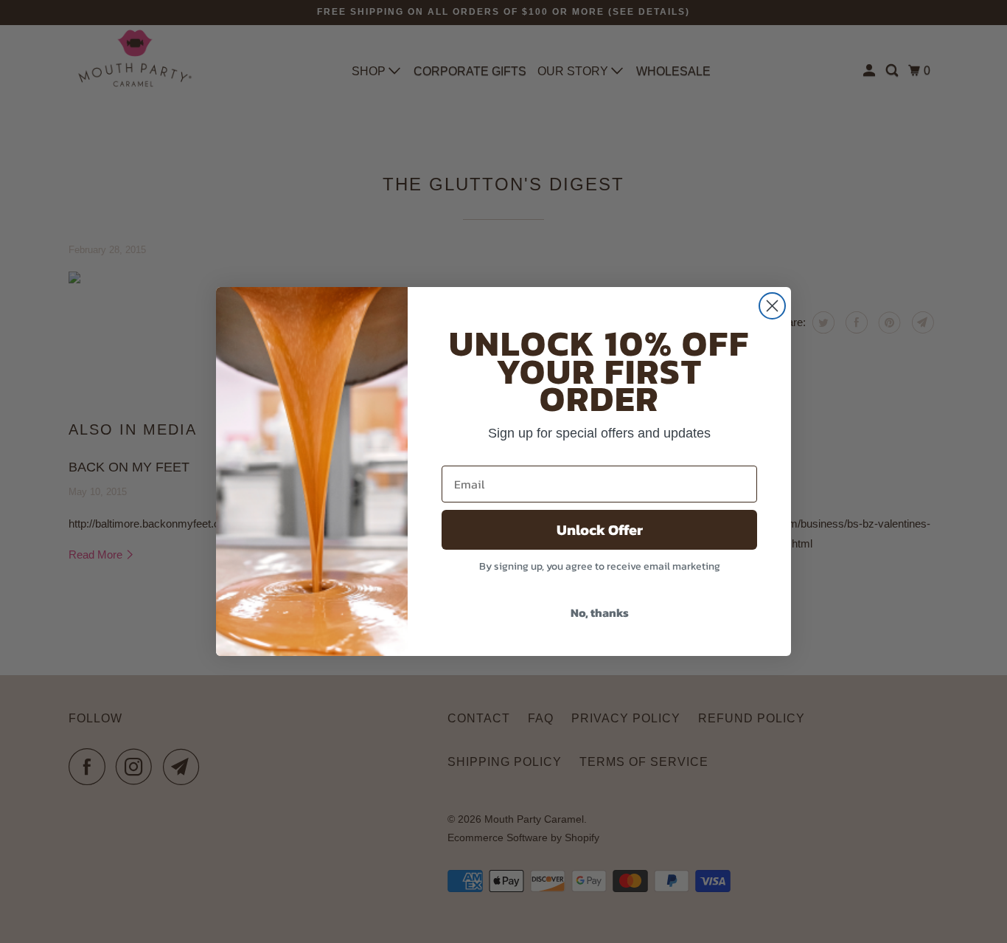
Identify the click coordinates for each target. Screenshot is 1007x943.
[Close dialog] (772, 306)
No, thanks (600, 612)
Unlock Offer (600, 530)
